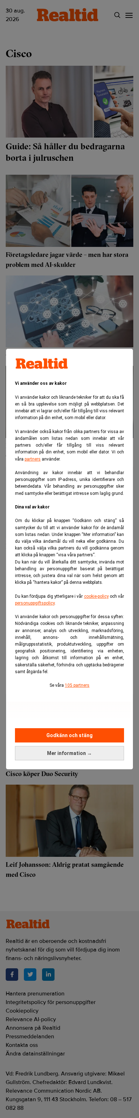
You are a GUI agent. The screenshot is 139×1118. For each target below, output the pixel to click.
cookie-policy (96, 596)
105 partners (77, 685)
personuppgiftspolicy (35, 603)
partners (33, 459)
